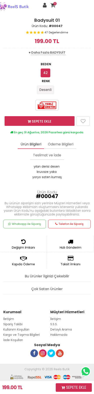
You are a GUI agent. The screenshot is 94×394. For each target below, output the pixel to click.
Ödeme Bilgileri (60, 144)
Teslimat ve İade (47, 155)
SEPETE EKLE (41, 121)
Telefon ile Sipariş (71, 224)
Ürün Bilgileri (31, 144)
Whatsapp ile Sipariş (26, 224)
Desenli (45, 89)
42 (45, 72)
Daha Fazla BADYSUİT (48, 52)
